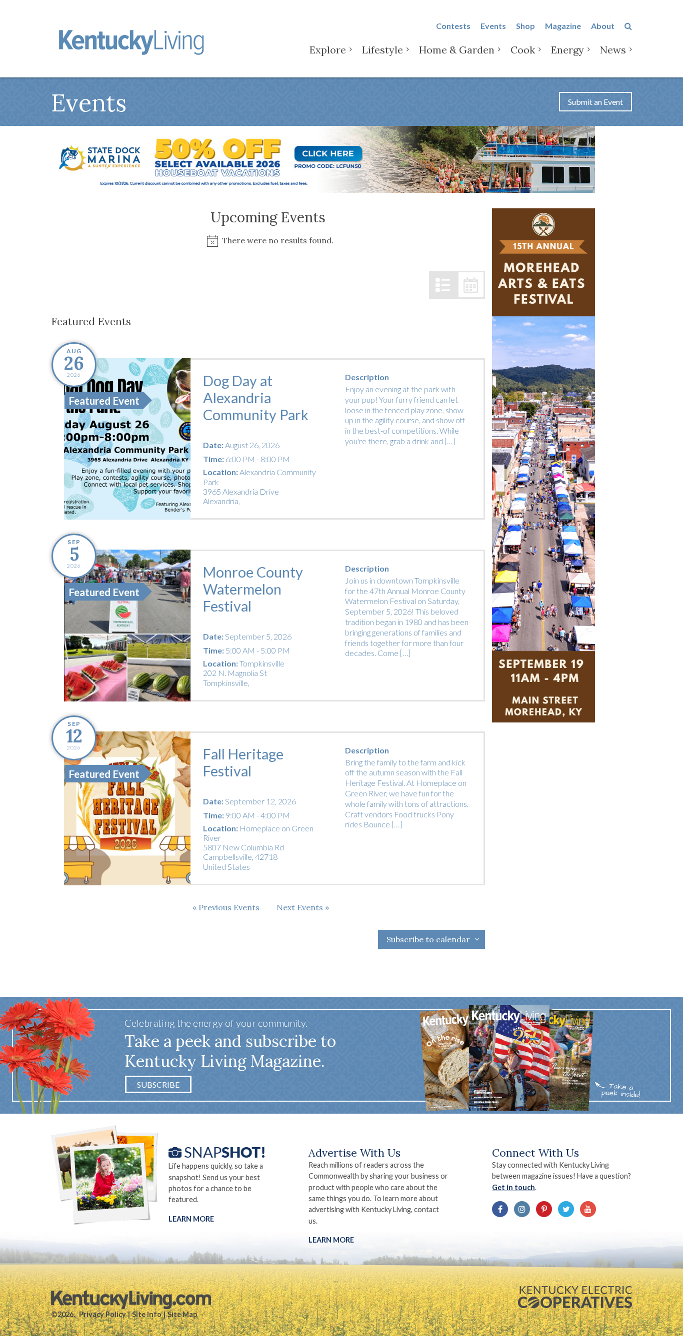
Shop (525, 25)
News (613, 49)
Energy (567, 49)
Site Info (147, 1314)
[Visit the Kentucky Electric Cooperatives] (575, 1297)
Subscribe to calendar (428, 939)
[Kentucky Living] (133, 40)
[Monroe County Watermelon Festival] (127, 625)
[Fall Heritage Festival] (127, 808)
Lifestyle (382, 49)
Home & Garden (456, 49)
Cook (522, 49)
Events (493, 25)
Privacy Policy (102, 1314)
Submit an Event (595, 101)
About (602, 25)
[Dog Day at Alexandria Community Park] (127, 439)
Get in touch (513, 1187)
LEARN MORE (331, 1240)
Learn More (191, 1219)
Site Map (182, 1314)
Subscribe (158, 1084)
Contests (453, 25)
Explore (328, 49)
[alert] (267, 240)
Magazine (563, 25)
